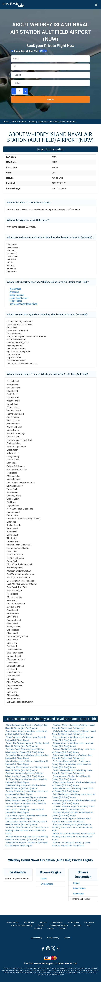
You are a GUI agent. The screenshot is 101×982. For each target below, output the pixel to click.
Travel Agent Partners (59, 925)
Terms (67, 938)
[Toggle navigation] (96, 4)
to (26, 726)
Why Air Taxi (29, 922)
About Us (78, 925)
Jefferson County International (23, 304)
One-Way (33, 51)
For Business (73, 922)
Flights (44, 878)
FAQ (88, 925)
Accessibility (36, 938)
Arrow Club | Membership (21, 925)
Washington (78, 893)
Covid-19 (38, 928)
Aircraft (41, 925)
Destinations (57, 922)
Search (50, 99)
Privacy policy (53, 938)
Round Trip (19, 51)
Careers (50, 928)
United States (47, 884)
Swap (44, 51)
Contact (63, 928)
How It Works (13, 922)
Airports (43, 922)
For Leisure (89, 922)
